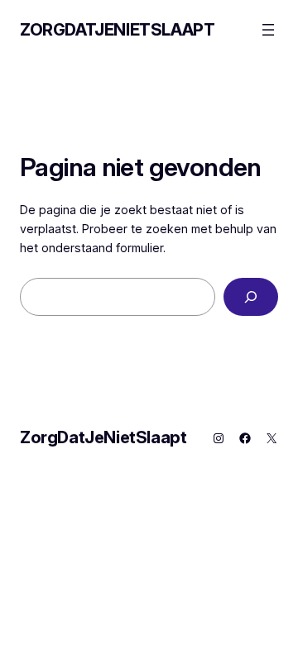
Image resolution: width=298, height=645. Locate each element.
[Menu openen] (268, 30)
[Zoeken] (250, 297)
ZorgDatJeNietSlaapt (117, 30)
